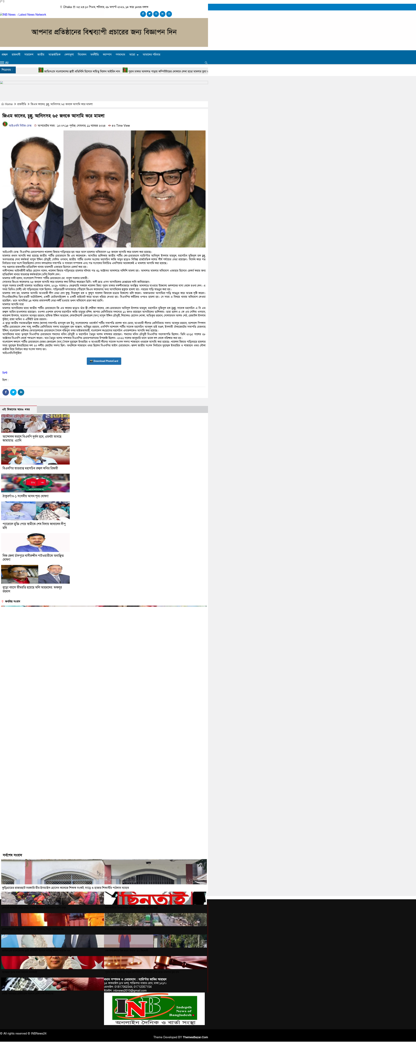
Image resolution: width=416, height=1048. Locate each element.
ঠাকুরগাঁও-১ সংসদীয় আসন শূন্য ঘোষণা (26, 496)
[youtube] (169, 14)
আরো (132, 54)
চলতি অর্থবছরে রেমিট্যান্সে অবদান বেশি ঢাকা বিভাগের (27, 993)
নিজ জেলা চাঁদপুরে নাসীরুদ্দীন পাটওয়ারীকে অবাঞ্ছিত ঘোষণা (33, 558)
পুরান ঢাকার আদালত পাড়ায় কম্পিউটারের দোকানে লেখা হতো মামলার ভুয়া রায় (90, 71)
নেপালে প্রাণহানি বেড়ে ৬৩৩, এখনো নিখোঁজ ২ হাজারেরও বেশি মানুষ (34, 908)
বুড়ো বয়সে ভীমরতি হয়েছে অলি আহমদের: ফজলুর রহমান (32, 589)
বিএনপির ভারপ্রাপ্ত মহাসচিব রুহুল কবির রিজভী (30, 468)
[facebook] (143, 14)
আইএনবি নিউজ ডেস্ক (20, 126)
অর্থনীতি (94, 54)
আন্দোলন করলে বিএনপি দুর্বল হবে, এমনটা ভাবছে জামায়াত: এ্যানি (32, 439)
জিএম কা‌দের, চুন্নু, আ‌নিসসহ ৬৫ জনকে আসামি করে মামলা (62, 104)
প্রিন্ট (4, 373)
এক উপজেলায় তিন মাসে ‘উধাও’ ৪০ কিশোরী (126, 950)
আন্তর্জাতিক (54, 54)
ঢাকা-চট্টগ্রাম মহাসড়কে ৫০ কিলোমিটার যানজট (127, 929)
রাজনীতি (21, 104)
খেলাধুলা (69, 54)
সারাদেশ (28, 54)
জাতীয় (40, 54)
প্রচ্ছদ (5, 54)
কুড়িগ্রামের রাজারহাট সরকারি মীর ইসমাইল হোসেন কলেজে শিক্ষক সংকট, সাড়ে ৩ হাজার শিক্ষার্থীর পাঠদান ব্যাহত (65, 888)
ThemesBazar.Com (195, 1037)
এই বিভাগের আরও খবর (16, 409)
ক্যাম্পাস (107, 54)
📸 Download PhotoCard (104, 361)
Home (8, 104)
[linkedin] (162, 14)
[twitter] (149, 14)
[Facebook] (5, 392)
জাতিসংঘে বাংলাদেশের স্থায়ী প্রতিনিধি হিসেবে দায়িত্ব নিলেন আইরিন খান (36, 950)
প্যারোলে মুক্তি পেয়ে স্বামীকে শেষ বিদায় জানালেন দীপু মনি (34, 526)
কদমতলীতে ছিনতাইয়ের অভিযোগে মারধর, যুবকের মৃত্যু (131, 908)
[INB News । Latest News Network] (23, 15)
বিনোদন (82, 54)
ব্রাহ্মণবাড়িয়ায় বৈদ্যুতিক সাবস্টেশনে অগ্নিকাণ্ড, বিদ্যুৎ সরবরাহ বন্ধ (33, 929)
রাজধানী (16, 54)
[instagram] (156, 14)
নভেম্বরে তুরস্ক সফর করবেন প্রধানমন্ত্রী (19, 972)
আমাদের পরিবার (151, 54)
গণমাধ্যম (120, 54)
